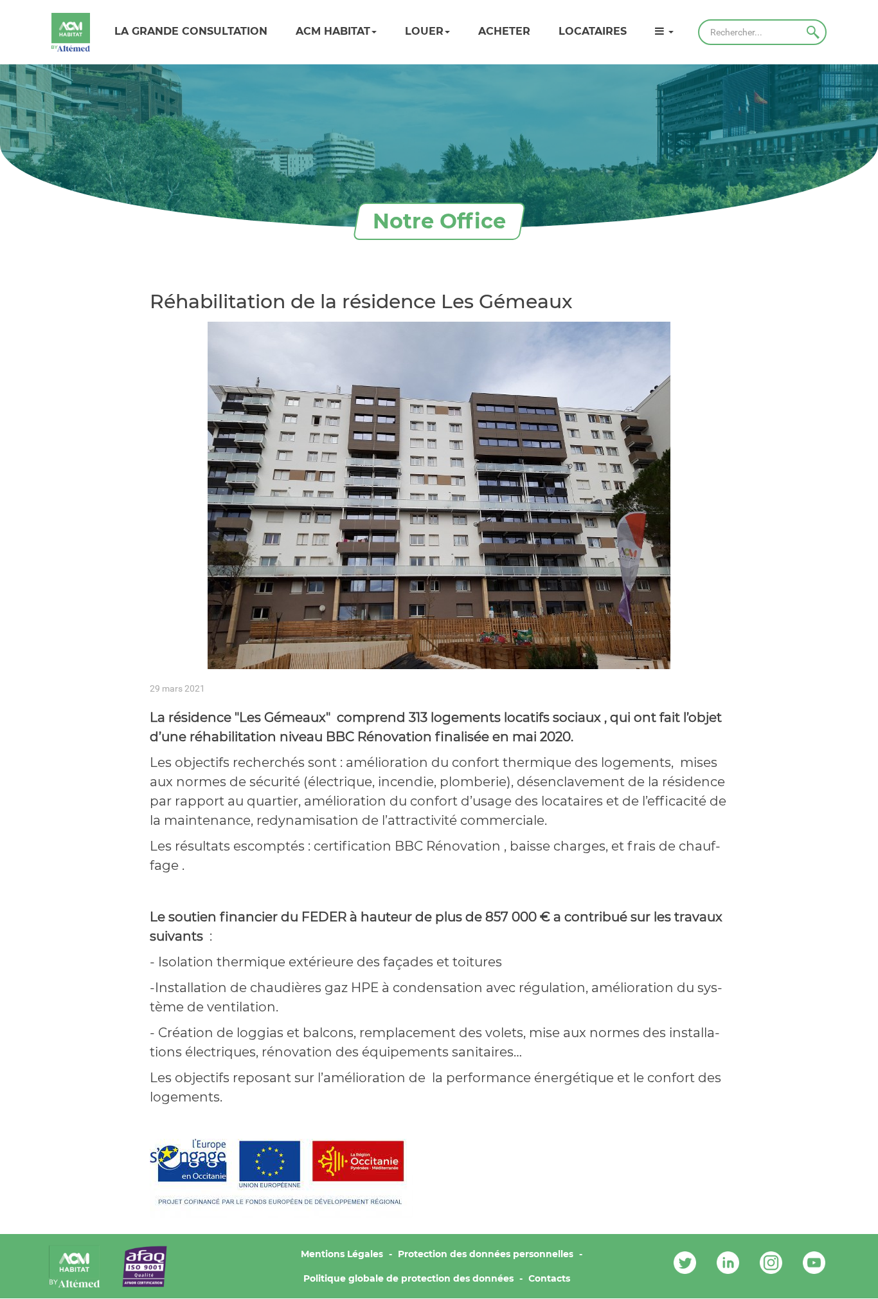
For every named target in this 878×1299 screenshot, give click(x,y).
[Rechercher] (813, 32)
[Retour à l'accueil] (70, 32)
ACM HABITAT (333, 31)
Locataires (593, 31)
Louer (424, 31)
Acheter (504, 31)
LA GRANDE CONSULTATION (190, 31)
